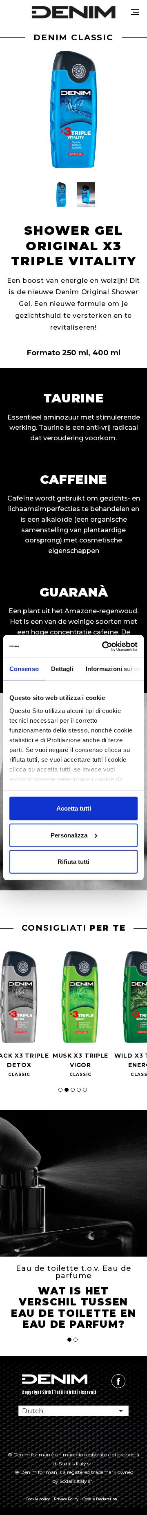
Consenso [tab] (24, 668)
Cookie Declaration (99, 1498)
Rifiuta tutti (73, 861)
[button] (61, 194)
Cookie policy (38, 1498)
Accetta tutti (73, 808)
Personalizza (69, 834)
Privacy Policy (66, 1498)
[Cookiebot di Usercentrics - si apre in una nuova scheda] (104, 646)
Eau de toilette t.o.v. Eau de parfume (73, 1272)
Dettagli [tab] (62, 668)
